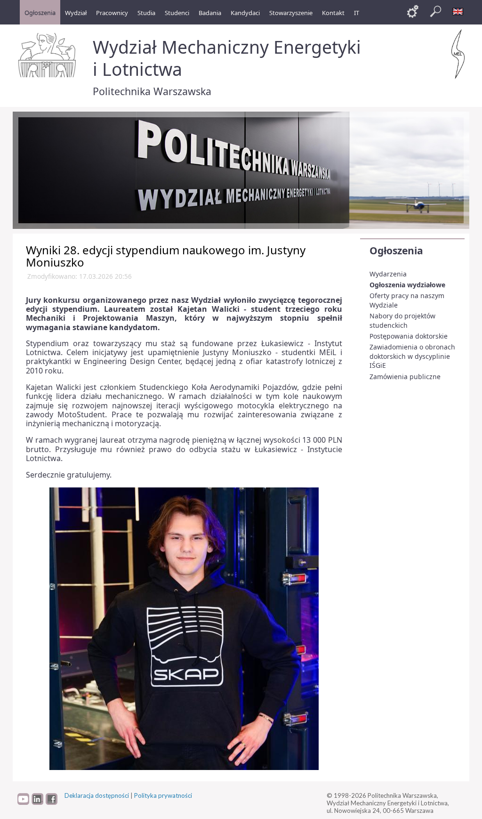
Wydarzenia (388, 273)
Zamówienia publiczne (405, 376)
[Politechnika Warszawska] (48, 55)
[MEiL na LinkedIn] (37, 802)
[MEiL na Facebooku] (51, 802)
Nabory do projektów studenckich (402, 320)
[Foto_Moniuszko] (184, 627)
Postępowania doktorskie (409, 336)
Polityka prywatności (163, 795)
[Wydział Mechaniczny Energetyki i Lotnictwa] (458, 54)
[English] (458, 11)
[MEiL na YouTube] (23, 802)
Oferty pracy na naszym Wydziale (407, 300)
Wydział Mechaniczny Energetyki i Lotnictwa (227, 58)
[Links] (413, 11)
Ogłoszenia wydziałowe (407, 284)
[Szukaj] (435, 11)
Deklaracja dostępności (96, 795)
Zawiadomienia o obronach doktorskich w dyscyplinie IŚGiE (412, 356)
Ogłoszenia (396, 250)
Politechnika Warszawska (152, 91)
